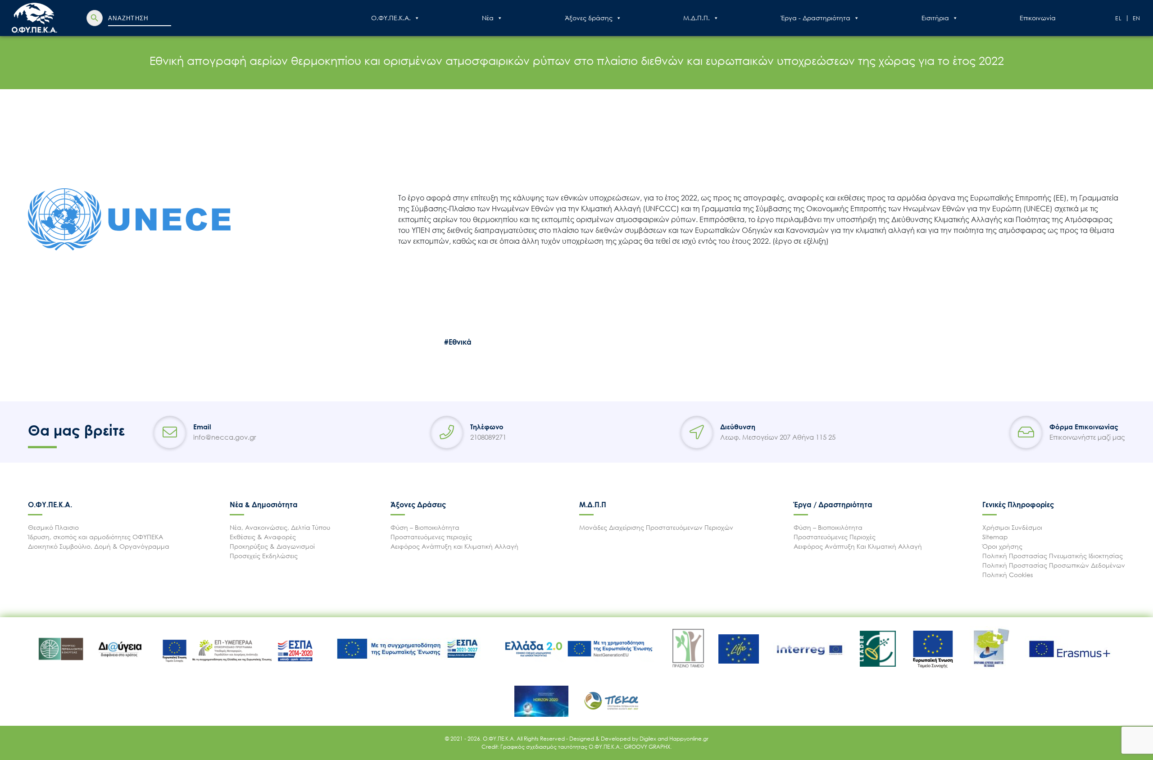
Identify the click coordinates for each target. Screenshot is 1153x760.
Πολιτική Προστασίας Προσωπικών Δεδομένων (1053, 565)
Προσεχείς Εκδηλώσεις (264, 556)
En (1137, 18)
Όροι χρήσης (1002, 546)
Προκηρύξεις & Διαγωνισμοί (272, 546)
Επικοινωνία (1038, 18)
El (1118, 18)
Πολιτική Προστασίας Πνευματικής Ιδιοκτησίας (1052, 556)
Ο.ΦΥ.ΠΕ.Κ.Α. (391, 18)
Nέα (488, 18)
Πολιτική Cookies (1007, 574)
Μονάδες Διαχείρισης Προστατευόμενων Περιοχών (656, 527)
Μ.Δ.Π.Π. (696, 18)
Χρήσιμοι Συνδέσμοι (1012, 527)
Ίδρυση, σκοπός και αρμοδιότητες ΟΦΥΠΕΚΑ (95, 537)
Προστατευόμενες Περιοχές (835, 537)
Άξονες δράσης (589, 18)
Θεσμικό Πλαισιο (53, 527)
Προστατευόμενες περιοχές (431, 537)
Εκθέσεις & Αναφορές (263, 537)
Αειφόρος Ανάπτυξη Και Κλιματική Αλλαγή (858, 546)
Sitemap (995, 537)
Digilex (649, 738)
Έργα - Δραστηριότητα (815, 18)
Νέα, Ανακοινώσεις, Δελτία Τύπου (280, 527)
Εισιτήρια (935, 18)
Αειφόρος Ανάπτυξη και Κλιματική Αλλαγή (454, 546)
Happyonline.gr (688, 738)
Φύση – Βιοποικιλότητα (424, 527)
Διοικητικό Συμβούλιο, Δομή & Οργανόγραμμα (98, 546)
